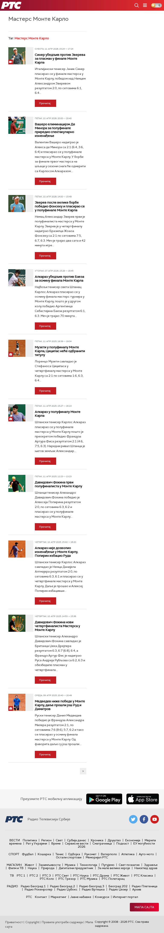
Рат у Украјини (36, 843)
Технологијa (88, 865)
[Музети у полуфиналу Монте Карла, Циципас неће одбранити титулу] (16, 348)
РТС (29, 897)
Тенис (59, 854)
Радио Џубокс (67, 889)
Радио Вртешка (93, 889)
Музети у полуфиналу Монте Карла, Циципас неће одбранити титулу (60, 351)
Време (56, 843)
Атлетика (128, 854)
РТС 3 (46, 875)
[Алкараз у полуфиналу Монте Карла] (16, 412)
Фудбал (27, 854)
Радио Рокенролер (39, 889)
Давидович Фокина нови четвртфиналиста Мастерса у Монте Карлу (57, 626)
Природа (47, 868)
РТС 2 (33, 875)
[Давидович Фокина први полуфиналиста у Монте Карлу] (16, 483)
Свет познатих (129, 865)
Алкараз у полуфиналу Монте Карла (58, 414)
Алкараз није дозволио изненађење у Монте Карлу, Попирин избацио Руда (56, 552)
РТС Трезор (67, 879)
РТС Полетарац (113, 879)
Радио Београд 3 (91, 886)
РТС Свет (62, 875)
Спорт (14, 854)
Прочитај (45, 103)
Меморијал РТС (97, 857)
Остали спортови (68, 857)
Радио (12, 886)
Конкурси (102, 897)
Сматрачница (102, 843)
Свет (59, 840)
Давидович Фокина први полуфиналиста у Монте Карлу (58, 484)
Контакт (41, 897)
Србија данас (76, 840)
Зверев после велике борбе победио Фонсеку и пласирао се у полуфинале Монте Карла (60, 206)
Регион (46, 840)
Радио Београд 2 (62, 886)
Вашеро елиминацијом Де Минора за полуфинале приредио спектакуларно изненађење (55, 130)
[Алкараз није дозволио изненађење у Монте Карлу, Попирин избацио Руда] (16, 549)
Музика (70, 865)
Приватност (14, 922)
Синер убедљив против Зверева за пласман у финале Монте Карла (60, 59)
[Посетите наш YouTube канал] (154, 819)
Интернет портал (125, 897)
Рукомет (90, 854)
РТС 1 (21, 875)
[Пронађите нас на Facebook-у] (144, 819)
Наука (32, 868)
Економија (132, 840)
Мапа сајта (144, 907)
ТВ (12, 875)
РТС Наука (81, 875)
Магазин (14, 865)
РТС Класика (143, 875)
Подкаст (122, 843)
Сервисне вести (76, 843)
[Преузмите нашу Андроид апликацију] (104, 799)
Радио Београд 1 (33, 886)
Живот (29, 865)
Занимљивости (49, 865)
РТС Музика (88, 879)
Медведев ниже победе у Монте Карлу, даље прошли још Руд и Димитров (60, 705)
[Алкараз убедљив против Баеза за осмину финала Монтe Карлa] (16, 277)
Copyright (32, 922)
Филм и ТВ (15, 868)
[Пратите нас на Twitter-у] (133, 819)
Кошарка (44, 854)
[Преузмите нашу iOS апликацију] (142, 799)
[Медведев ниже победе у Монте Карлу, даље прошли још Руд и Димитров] (16, 702)
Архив (136, 889)
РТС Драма (101, 875)
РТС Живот (121, 875)
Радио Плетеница (144, 886)
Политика (30, 840)
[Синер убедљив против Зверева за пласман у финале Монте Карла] (16, 55)
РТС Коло (47, 879)
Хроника (97, 840)
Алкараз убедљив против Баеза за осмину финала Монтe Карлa (59, 279)
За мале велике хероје (114, 868)
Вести (14, 840)
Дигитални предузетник (76, 868)
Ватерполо (109, 854)
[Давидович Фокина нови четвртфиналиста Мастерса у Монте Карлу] (16, 623)
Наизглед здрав (145, 868)
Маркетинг (58, 897)
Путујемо (107, 865)
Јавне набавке (80, 897)
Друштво (114, 840)
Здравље (151, 865)
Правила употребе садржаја (62, 922)
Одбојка (74, 854)
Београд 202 (117, 886)
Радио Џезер (118, 889)
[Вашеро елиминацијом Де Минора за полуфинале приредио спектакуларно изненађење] (16, 125)
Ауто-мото (146, 854)
